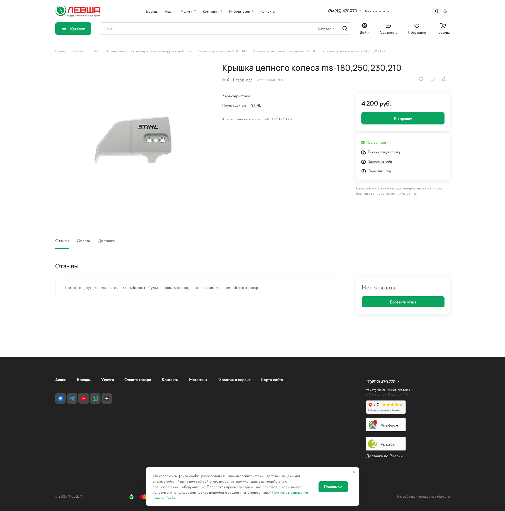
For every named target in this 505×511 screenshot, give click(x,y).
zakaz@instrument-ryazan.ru (389, 390)
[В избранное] (421, 78)
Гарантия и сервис (234, 379)
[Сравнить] (433, 78)
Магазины (198, 379)
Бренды (84, 379)
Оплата (83, 240)
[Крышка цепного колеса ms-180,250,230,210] (133, 141)
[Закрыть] (354, 472)
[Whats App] (95, 398)
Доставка (106, 240)
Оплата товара (137, 379)
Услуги (107, 379)
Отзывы (62, 240)
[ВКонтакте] (60, 398)
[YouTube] (83, 398)
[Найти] (344, 28)
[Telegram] (72, 398)
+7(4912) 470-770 (342, 11)
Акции (60, 379)
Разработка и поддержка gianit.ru (423, 496)
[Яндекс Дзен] (107, 398)
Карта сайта (272, 379)
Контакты (170, 379)
